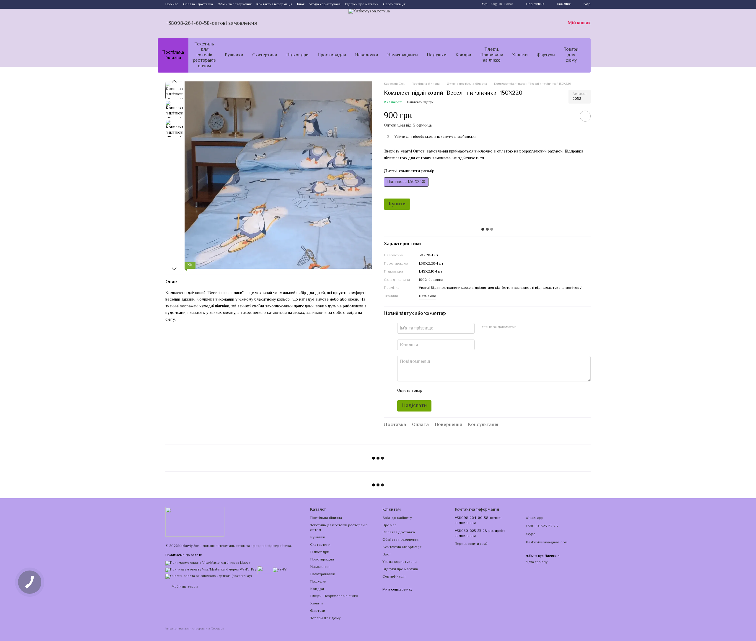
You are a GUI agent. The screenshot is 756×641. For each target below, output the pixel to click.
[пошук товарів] (593, 55)
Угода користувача (324, 4)
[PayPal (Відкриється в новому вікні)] (280, 570)
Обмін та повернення (235, 4)
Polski (508, 4)
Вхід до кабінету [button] (397, 518)
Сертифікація (394, 4)
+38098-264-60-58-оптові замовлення (211, 23)
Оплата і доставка (198, 4)
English (496, 4)
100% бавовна (431, 280)
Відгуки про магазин (361, 4)
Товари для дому (571, 55)
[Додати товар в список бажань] (585, 116)
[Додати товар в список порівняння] (568, 116)
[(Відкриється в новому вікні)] (264, 570)
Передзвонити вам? (471, 544)
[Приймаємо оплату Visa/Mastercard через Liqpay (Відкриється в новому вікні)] (207, 563)
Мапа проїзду (537, 562)
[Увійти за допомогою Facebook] (523, 327)
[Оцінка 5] (470, 390)
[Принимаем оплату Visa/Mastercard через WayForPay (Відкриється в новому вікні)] (210, 570)
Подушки (437, 55)
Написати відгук (420, 102)
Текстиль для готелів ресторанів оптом (204, 55)
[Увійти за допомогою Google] (532, 327)
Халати (520, 55)
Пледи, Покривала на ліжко (491, 55)
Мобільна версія (184, 587)
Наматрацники (402, 55)
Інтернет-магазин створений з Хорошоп (194, 629)
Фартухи (546, 55)
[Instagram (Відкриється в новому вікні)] (413, 4)
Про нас (171, 4)
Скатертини (264, 55)
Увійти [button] (400, 137)
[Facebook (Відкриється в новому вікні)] (420, 4)
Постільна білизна (173, 55)
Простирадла (331, 55)
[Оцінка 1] (432, 390)
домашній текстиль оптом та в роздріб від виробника (247, 546)
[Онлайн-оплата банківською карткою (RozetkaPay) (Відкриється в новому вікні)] (208, 576)
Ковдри (463, 55)
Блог (300, 4)
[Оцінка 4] (460, 390)
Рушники (234, 55)
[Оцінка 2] (441, 390)
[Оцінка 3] (451, 390)
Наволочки (366, 55)
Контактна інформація (274, 4)
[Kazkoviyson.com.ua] (194, 522)
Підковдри (297, 55)
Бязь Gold (427, 296)
